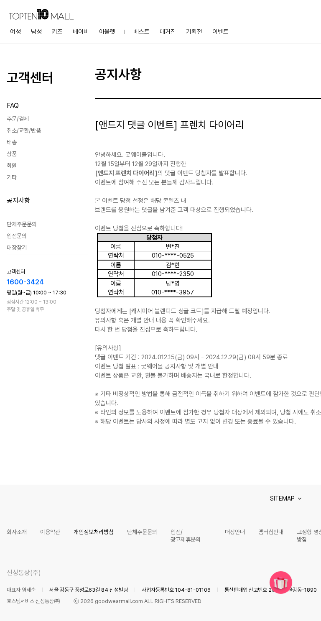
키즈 (57, 32)
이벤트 (220, 32)
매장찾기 (17, 247)
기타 (12, 177)
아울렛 (107, 32)
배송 (12, 142)
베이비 (81, 32)
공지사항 (18, 200)
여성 (15, 32)
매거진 (168, 32)
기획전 (194, 32)
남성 (36, 32)
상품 (12, 154)
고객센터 (30, 78)
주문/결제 (18, 118)
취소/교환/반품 (24, 130)
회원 (12, 165)
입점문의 (17, 236)
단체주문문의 (22, 224)
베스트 (141, 32)
